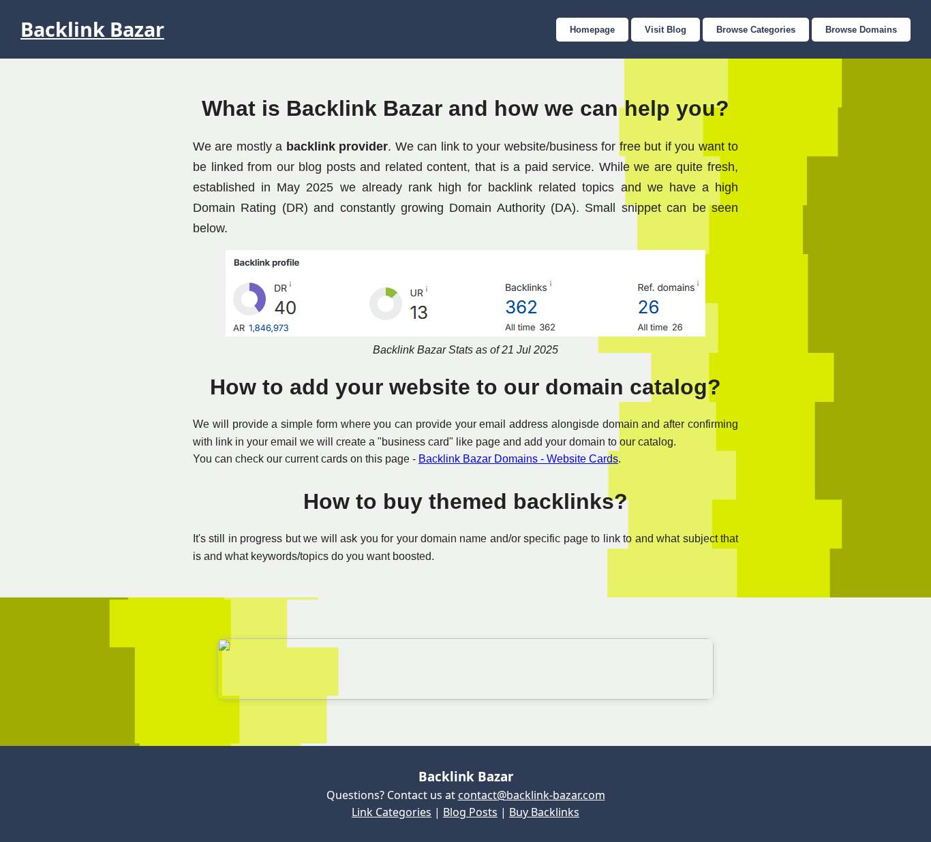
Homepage (592, 30)
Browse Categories (755, 30)
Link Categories (391, 812)
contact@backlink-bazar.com (531, 795)
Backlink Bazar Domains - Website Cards (518, 459)
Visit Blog (665, 30)
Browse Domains (861, 30)
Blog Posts (470, 812)
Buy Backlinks (544, 812)
